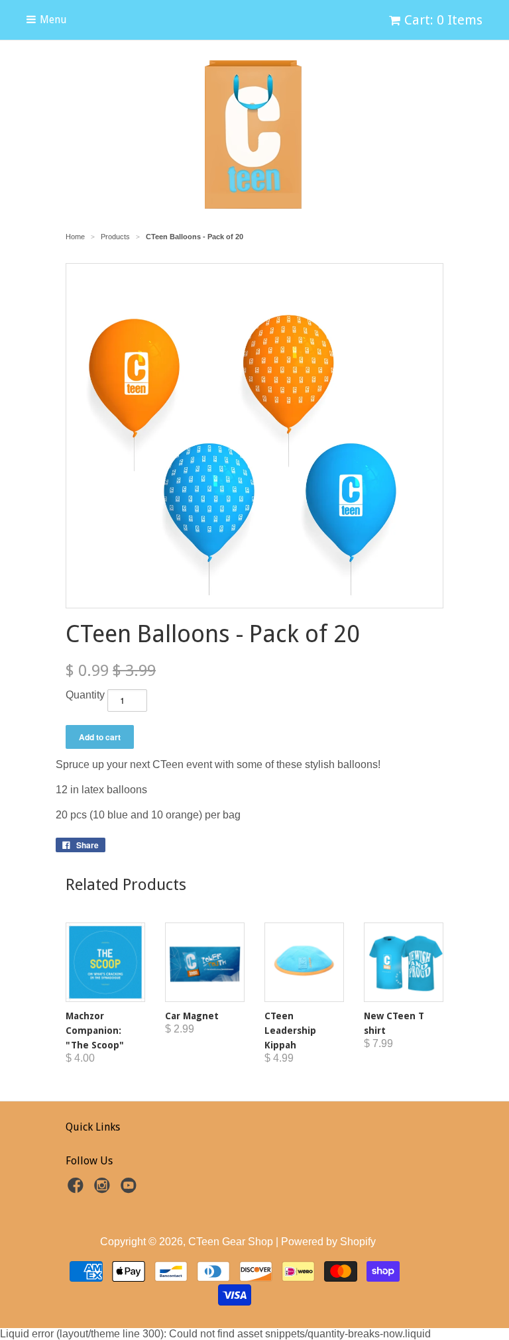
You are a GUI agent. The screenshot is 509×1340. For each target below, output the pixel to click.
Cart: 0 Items (443, 20)
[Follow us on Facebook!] (77, 1189)
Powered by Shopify (328, 1241)
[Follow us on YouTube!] (131, 1189)
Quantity (85, 694)
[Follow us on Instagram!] (104, 1189)
